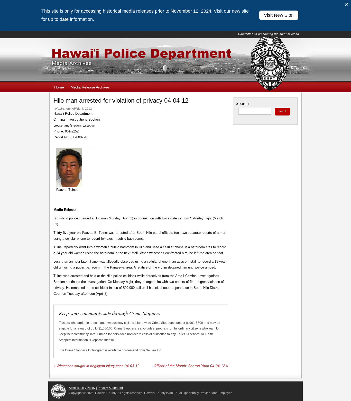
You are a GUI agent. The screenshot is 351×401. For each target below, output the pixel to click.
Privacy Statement (110, 388)
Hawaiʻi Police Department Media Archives (175, 60)
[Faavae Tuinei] (76, 167)
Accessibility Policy (82, 388)
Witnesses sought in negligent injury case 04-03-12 (96, 366)
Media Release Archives (90, 87)
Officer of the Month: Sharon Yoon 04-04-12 (191, 366)
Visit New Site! (279, 15)
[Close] (346, 4)
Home (59, 87)
